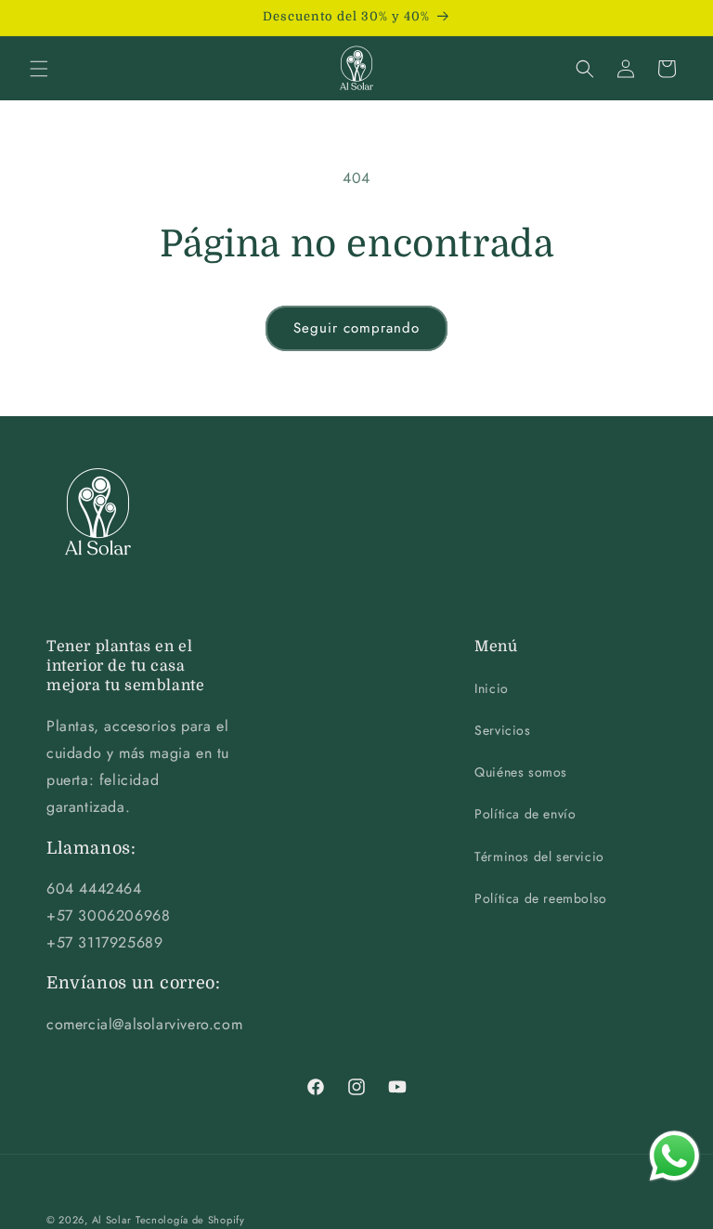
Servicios (502, 730)
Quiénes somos (520, 772)
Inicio (491, 688)
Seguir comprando (356, 328)
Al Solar (112, 1219)
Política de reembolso (540, 898)
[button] (39, 68)
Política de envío (525, 813)
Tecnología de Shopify (190, 1219)
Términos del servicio (539, 856)
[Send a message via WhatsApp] (674, 1156)
